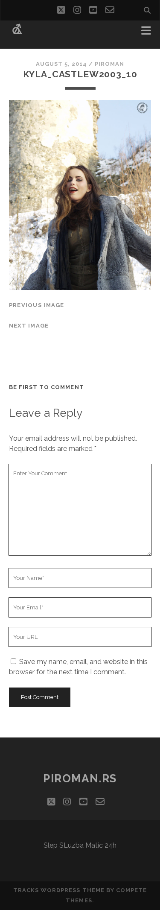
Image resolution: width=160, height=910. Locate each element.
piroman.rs (80, 778)
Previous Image (36, 305)
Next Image (29, 325)
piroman (109, 64)
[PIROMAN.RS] (17, 33)
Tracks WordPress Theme (59, 890)
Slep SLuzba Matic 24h (80, 845)
